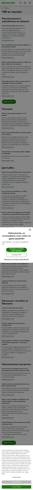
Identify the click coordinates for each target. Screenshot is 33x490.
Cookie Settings (16, 477)
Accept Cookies (16, 486)
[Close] (30, 229)
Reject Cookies (16, 482)
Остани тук (16, 255)
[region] (16, 467)
